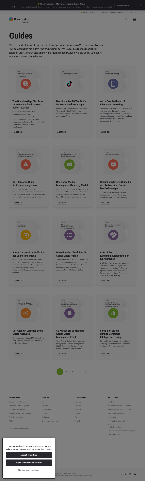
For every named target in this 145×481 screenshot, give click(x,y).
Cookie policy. (46, 449)
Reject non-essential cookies (29, 462)
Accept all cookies (29, 455)
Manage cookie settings (28, 470)
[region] (28, 458)
